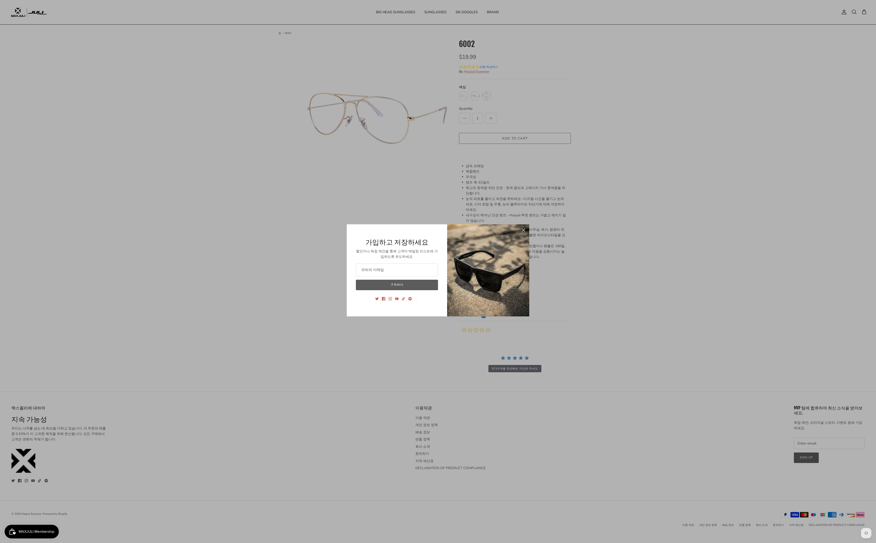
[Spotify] (410, 298)
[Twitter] (377, 298)
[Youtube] (397, 298)
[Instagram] (390, 298)
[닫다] (524, 230)
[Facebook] (383, 298)
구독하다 (397, 285)
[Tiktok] (403, 298)
